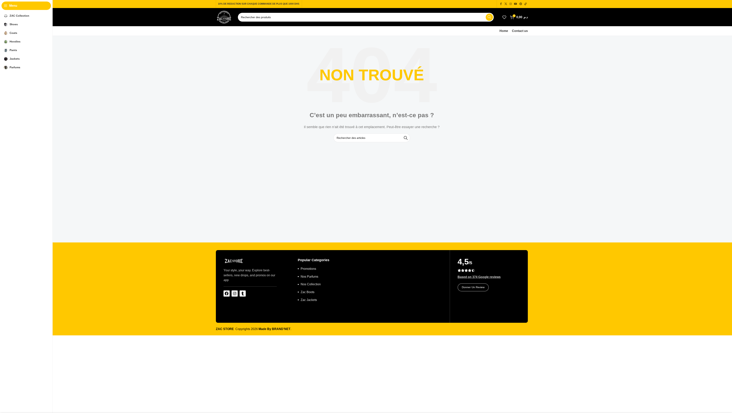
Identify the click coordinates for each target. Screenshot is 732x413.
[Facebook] (227, 293)
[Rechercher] (489, 17)
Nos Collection (311, 284)
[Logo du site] (224, 17)
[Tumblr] (243, 293)
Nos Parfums (309, 276)
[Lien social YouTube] (515, 4)
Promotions (308, 268)
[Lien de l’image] (234, 260)
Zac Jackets (309, 300)
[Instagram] (235, 293)
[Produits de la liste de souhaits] (504, 17)
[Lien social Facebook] (501, 4)
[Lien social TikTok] (525, 4)
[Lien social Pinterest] (520, 4)
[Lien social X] (505, 4)
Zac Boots (307, 292)
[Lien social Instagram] (510, 4)
